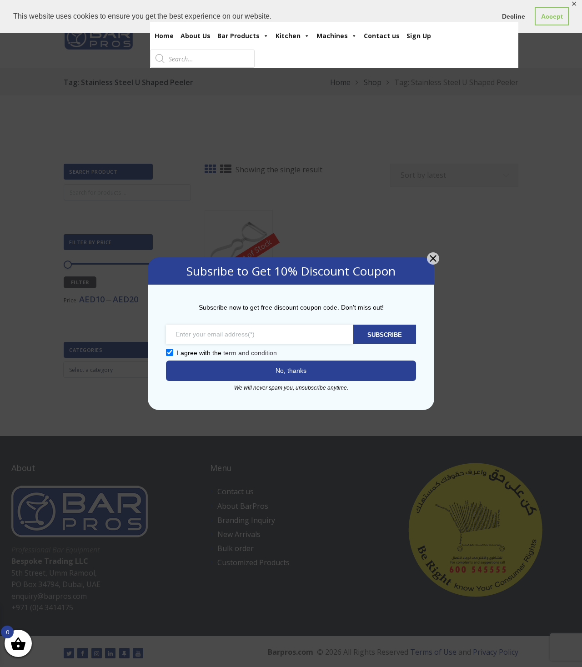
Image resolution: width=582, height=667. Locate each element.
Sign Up (418, 35)
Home (164, 35)
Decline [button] (513, 16)
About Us (196, 35)
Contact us (382, 35)
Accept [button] (552, 16)
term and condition (250, 352)
